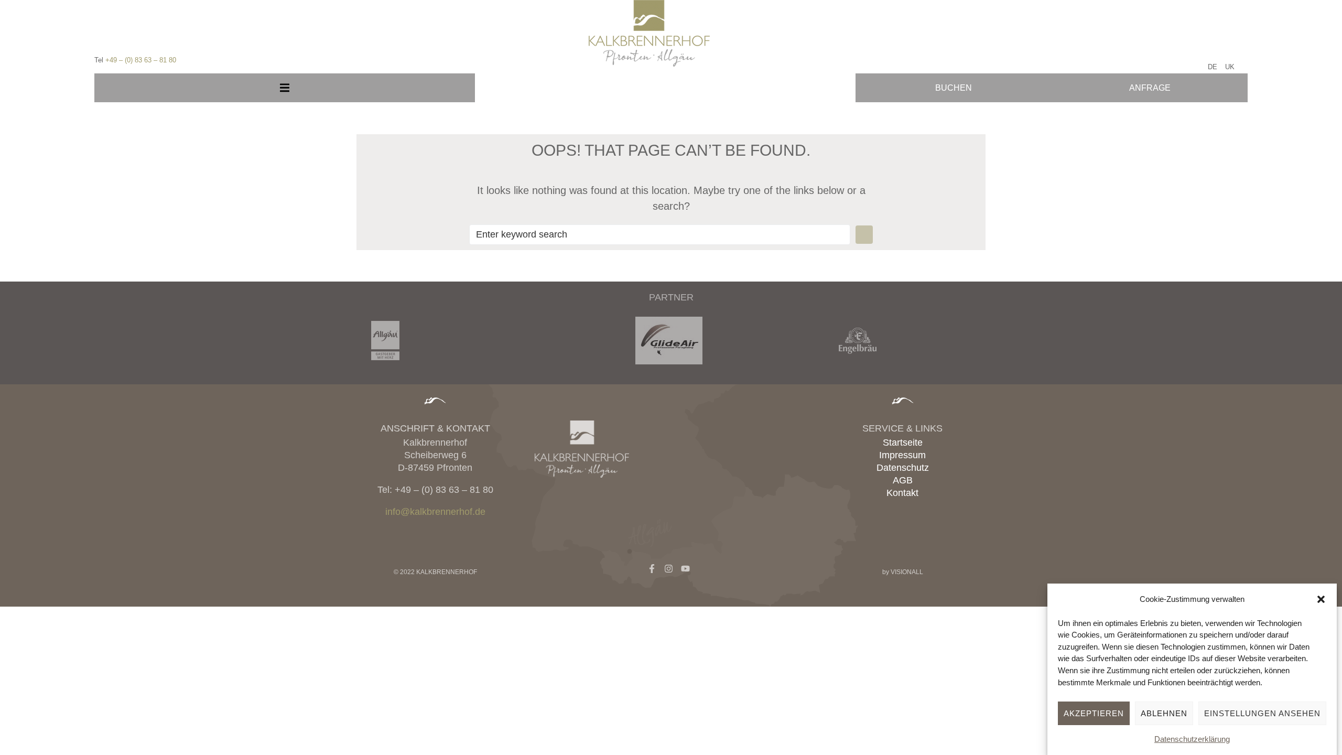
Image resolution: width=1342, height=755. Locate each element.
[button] (1321, 599)
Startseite (903, 442)
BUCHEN (953, 87)
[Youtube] (685, 568)
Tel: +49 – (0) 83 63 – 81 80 (435, 489)
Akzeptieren (1094, 713)
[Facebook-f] (651, 568)
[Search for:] (659, 234)
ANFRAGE (1150, 87)
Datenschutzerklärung (1192, 739)
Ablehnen (1164, 713)
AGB (903, 480)
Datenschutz (902, 467)
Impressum (902, 455)
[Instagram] (668, 568)
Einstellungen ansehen (1262, 713)
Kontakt (902, 493)
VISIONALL (907, 572)
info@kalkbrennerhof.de (435, 511)
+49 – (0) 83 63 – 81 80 (140, 60)
